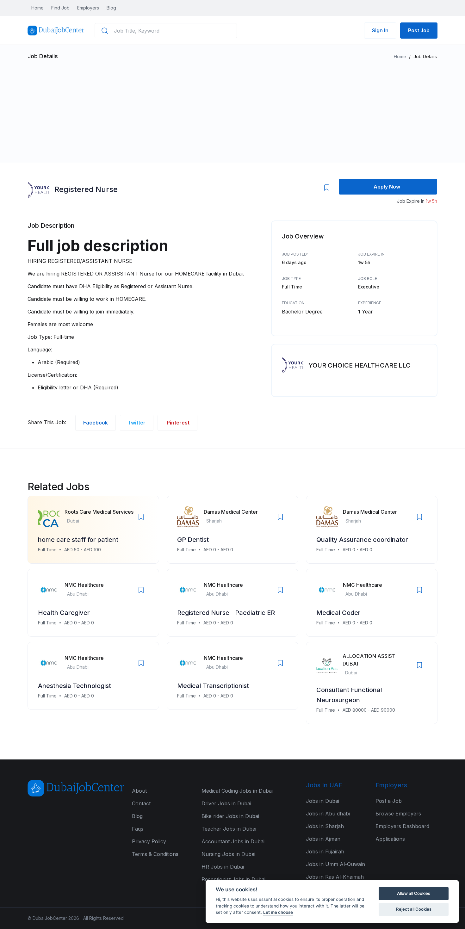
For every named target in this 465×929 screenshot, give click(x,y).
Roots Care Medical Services (99, 512)
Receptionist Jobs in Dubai (233, 879)
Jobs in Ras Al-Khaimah (335, 877)
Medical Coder (338, 612)
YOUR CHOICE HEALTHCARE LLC (359, 365)
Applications (390, 839)
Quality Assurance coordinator (362, 539)
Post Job (419, 30)
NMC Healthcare (84, 585)
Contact (141, 803)
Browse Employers (398, 813)
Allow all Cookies (413, 893)
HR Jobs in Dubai (223, 867)
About (139, 791)
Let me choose (278, 912)
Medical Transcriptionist (213, 686)
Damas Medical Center (231, 512)
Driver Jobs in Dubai (226, 803)
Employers (88, 7)
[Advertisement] (232, 107)
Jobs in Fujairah (325, 851)
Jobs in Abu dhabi (328, 813)
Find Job (60, 7)
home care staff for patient (78, 539)
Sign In (380, 30)
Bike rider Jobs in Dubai (230, 816)
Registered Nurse (86, 189)
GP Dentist (193, 539)
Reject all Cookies (413, 909)
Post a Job (388, 801)
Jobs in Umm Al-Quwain (335, 864)
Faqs (137, 829)
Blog (111, 7)
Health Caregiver (64, 612)
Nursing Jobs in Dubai (228, 854)
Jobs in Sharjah (325, 826)
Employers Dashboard (402, 826)
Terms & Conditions (155, 854)
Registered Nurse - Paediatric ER (226, 612)
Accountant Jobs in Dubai (233, 841)
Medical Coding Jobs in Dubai (237, 791)
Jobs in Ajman (323, 839)
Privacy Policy (149, 841)
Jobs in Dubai (322, 801)
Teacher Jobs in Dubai (229, 829)
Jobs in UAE (324, 785)
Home (37, 7)
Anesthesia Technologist (74, 686)
